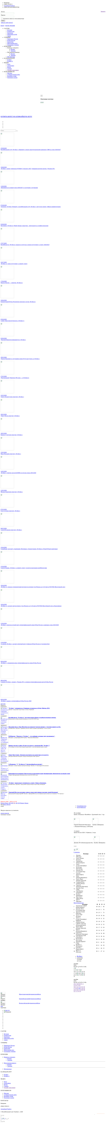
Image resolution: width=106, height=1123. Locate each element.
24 (74, 990)
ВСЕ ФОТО (7, 804)
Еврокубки (10, 42)
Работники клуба (12, 34)
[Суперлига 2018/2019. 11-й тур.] (83, 975)
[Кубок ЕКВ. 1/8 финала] (78, 973)
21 (81, 988)
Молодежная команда (10, 1063)
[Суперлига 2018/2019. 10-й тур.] (78, 975)
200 (12, 803)
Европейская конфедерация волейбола (30, 998)
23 (84, 988)
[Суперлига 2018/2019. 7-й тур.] (75, 968)
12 (77, 987)
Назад (6, 803)
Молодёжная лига (79, 903)
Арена (9, 36)
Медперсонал (11, 56)
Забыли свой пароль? (7, 22)
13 (79, 987)
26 (74, 984)
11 (76, 987)
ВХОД (2, 25)
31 (74, 991)
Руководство (10, 31)
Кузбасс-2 (10, 61)
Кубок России (11, 40)
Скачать (9, 68)
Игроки (13, 49)
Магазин (9, 73)
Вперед (22, 803)
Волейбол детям (11, 76)
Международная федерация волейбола (30, 994)
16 (84, 987)
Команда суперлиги (9, 1057)
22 (82, 988)
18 (76, 988)
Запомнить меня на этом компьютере (13, 18)
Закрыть (103, 11)
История (9, 30)
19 (77, 988)
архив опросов (5, 813)
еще (2, 1006)
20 (79, 988)
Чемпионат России (12, 39)
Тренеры (13, 50)
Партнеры (10, 33)
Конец (26, 803)
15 (82, 987)
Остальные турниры (13, 45)
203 (19, 803)
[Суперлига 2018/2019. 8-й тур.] (81, 970)
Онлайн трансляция (13, 70)
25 (76, 990)
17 (74, 988)
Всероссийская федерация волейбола (29, 1003)
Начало (3, 803)
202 (17, 803)
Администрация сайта (13, 74)
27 (76, 984)
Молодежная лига (12, 43)
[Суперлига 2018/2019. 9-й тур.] (83, 973)
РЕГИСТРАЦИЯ (10, 25)
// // (3, 1118)
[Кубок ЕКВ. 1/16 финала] (77, 970)
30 (81, 984)
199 (10, 803)
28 (77, 984)
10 (74, 987)
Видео (9, 67)
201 (14, 803)
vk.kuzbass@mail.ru (9, 5)
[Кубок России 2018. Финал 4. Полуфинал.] (81, 971)
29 (79, 984)
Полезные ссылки (12, 77)
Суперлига (77, 852)
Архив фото (10, 65)
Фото (8, 64)
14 (80, 987)
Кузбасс (9, 59)
